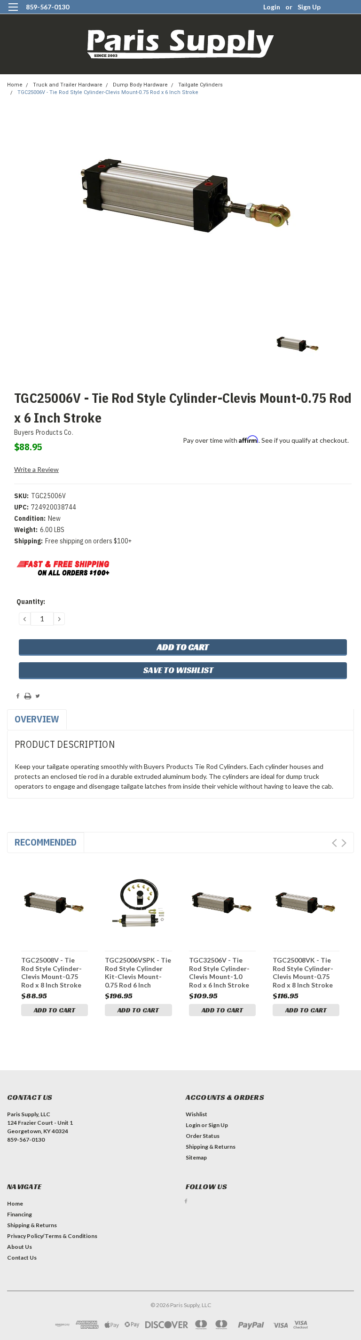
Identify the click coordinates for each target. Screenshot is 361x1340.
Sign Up (309, 7)
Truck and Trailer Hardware (67, 85)
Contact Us (22, 1257)
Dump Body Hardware (140, 85)
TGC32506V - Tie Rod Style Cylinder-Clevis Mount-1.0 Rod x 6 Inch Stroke (219, 972)
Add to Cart (54, 1010)
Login (271, 7)
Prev (334, 843)
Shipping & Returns (210, 1146)
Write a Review (36, 469)
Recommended (46, 842)
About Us (19, 1246)
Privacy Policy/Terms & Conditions (52, 1235)
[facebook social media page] (185, 1201)
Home (15, 85)
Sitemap (196, 1157)
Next (344, 843)
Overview (37, 719)
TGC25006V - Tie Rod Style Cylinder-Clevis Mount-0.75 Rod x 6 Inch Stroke (107, 92)
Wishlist (196, 1114)
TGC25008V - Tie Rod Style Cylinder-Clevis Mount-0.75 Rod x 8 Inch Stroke (51, 972)
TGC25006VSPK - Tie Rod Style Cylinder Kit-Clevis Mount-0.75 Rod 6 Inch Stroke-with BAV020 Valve (138, 972)
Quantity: (30, 601)
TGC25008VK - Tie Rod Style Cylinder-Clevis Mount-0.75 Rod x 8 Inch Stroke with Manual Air (303, 972)
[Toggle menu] (13, 13)
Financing (19, 1214)
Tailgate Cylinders (200, 85)
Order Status (203, 1135)
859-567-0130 (47, 7)
